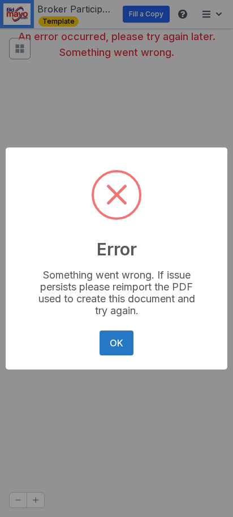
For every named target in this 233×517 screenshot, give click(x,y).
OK (116, 343)
